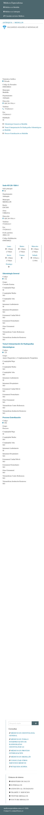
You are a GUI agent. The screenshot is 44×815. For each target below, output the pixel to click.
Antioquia (7, 22)
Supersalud (16, 785)
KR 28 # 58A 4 (9, 103)
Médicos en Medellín (12, 7)
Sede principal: (8, 188)
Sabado (34, 255)
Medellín (19, 22)
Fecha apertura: (8, 233)
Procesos (6, 428)
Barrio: (5, 205)
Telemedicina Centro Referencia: (14, 332)
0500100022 (7, 87)
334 (5, 279)
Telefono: (6, 106)
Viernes (22, 255)
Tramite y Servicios (20, 792)
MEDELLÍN (7, 202)
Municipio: (6, 90)
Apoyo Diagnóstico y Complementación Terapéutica (20, 358)
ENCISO (6, 207)
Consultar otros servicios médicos (18, 761)
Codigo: (5, 276)
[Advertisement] (22, 53)
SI (3, 120)
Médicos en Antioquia (12, 11)
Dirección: (6, 101)
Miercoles (35, 246)
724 (5, 352)
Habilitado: (6, 117)
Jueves (9, 255)
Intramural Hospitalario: (11, 310)
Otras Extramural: (9, 326)
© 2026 (16, 808)
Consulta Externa (8, 284)
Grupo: (5, 282)
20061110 (6, 235)
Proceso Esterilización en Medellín (16, 133)
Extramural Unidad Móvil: (11, 315)
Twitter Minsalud (19, 796)
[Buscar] (35, 723)
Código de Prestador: (10, 84)
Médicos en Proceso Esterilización (19, 751)
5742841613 (9, 109)
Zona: (5, 210)
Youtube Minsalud (20, 799)
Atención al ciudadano (22, 788)
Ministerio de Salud (20, 781)
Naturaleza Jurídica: (9, 79)
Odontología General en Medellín (16, 124)
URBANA (6, 213)
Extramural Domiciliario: (11, 321)
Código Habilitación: (10, 238)
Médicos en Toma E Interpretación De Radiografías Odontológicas (19, 743)
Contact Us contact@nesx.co (13, 811)
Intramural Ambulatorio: (11, 304)
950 (5, 423)
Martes (22, 246)
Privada (6, 81)
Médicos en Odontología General (22, 734)
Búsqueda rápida (19, 766)
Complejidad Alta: (9, 299)
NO (4, 295)
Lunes (9, 246)
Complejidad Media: (9, 293)
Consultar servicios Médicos (14, 16)
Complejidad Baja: (9, 287)
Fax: (4, 112)
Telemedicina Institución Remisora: (14, 337)
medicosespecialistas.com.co (13, 808)
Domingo (9, 264)
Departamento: (7, 95)
